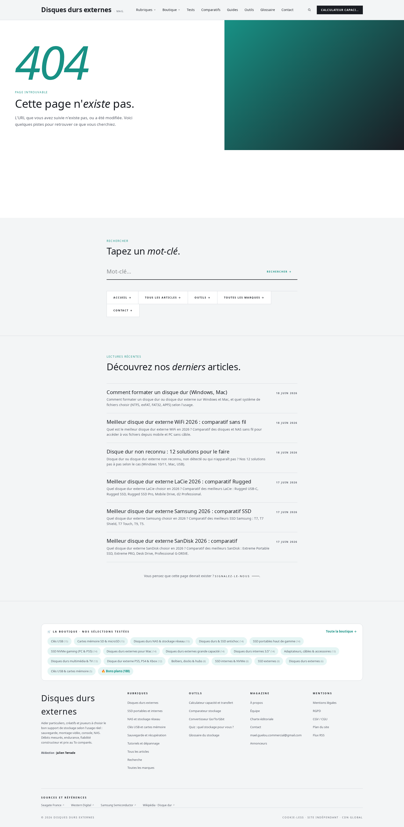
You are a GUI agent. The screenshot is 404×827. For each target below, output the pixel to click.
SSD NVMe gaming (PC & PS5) (74, 651)
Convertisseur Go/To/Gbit (206, 719)
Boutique (169, 9)
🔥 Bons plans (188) (115, 671)
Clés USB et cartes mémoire (146, 727)
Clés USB (59, 641)
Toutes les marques (140, 768)
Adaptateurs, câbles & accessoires (310, 651)
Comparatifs (210, 9)
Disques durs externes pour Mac (131, 651)
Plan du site (321, 727)
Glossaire (267, 9)
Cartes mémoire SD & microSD (100, 641)
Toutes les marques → (244, 297)
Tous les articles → (163, 297)
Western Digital (82, 805)
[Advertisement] (202, 185)
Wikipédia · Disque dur (159, 805)
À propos (256, 703)
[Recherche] (309, 10)
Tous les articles (138, 751)
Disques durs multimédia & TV (74, 661)
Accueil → (122, 297)
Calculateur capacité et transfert (211, 703)
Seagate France (53, 805)
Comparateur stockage (205, 711)
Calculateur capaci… (340, 10)
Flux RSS (319, 735)
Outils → (203, 297)
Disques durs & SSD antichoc (221, 641)
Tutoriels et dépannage (143, 743)
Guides (232, 9)
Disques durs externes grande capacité (195, 651)
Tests (191, 9)
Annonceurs (258, 743)
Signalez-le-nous (232, 576)
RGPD (317, 711)
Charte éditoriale (261, 719)
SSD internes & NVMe (232, 661)
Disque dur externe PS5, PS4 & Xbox (134, 661)
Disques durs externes (306, 661)
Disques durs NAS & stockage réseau (162, 641)
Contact (287, 9)
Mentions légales (324, 703)
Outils (249, 9)
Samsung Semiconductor (118, 805)
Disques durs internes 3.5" (254, 651)
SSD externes (269, 661)
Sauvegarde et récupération (146, 735)
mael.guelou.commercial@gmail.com (276, 735)
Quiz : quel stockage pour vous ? (211, 727)
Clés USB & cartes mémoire (71, 671)
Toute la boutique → (341, 631)
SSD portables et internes (144, 711)
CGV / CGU (320, 719)
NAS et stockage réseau (143, 719)
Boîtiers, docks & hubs (188, 661)
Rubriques (144, 9)
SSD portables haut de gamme (276, 641)
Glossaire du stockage (204, 735)
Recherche (134, 760)
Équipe (255, 711)
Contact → (123, 310)
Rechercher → (279, 271)
